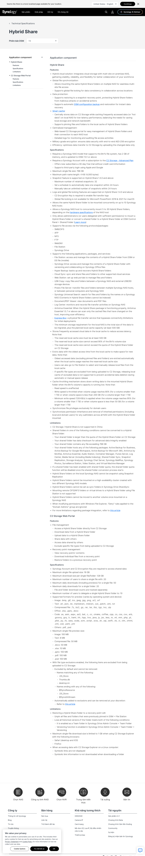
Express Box (60, 318)
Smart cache (58, 111)
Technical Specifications (23, 23)
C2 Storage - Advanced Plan (119, 160)
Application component (20, 57)
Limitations (17, 72)
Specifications (18, 68)
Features (16, 65)
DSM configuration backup (87, 104)
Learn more (80, 222)
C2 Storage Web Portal (21, 75)
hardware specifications (81, 212)
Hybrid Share (16, 62)
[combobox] (105, 4)
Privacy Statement (12, 842)
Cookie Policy (27, 842)
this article (115, 510)
